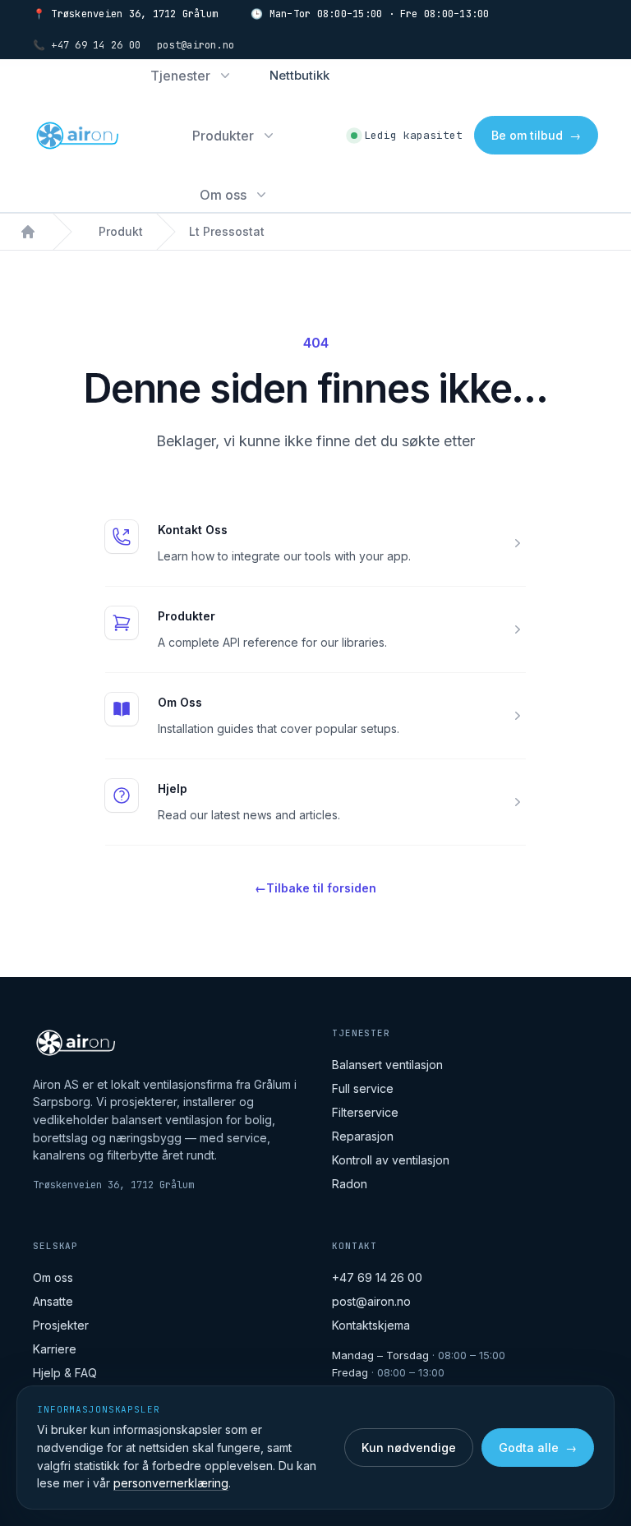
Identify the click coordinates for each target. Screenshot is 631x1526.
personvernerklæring (170, 1483)
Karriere (54, 1349)
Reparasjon (363, 1136)
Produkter (186, 616)
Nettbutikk (299, 75)
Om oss (53, 1277)
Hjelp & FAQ (65, 1373)
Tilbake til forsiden (315, 888)
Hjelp (172, 788)
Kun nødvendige (409, 1448)
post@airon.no (195, 45)
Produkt (121, 231)
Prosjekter (61, 1325)
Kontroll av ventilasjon (390, 1160)
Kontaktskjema (371, 1325)
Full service (363, 1088)
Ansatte (53, 1301)
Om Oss (180, 702)
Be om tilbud (536, 135)
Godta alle (538, 1448)
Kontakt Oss (193, 530)
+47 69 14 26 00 (377, 1277)
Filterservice (365, 1112)
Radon (349, 1184)
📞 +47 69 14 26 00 (86, 45)
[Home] (28, 232)
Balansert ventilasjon (387, 1065)
